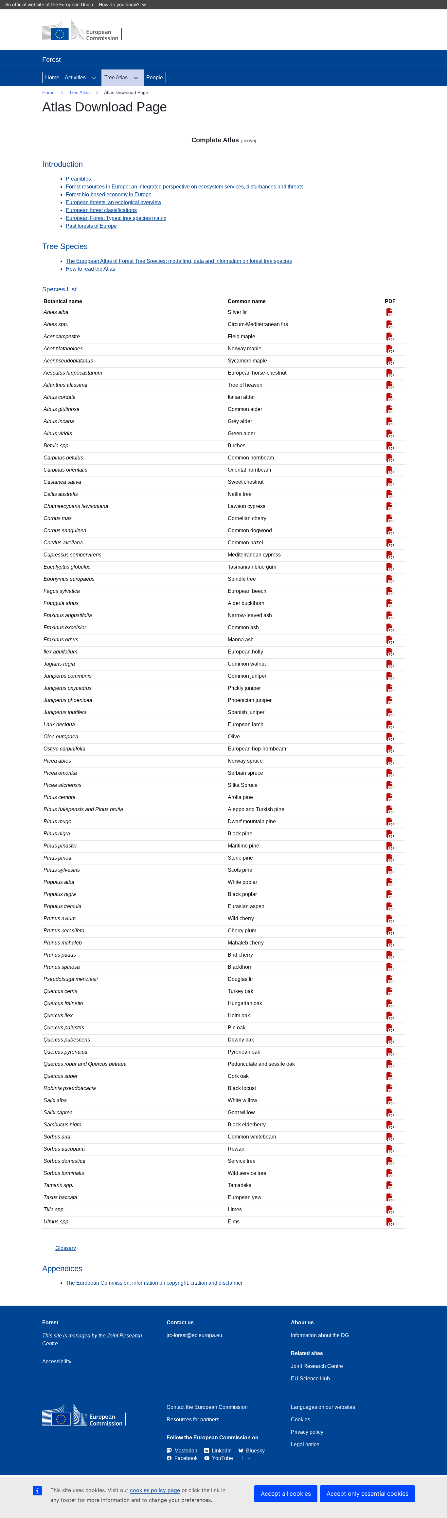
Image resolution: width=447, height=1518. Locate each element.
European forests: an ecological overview (113, 202)
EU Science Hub (310, 1378)
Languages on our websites (323, 1407)
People (154, 77)
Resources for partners (193, 1419)
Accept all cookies (286, 1493)
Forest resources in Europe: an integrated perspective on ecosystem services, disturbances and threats (184, 186)
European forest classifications (101, 210)
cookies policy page (155, 1490)
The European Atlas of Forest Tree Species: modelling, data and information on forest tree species (179, 261)
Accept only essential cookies (367, 1493)
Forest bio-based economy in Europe (109, 194)
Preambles (78, 179)
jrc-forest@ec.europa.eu (194, 1335)
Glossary (65, 1248)
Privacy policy (307, 1432)
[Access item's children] (94, 77)
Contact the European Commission (207, 1407)
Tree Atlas (116, 77)
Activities (75, 77)
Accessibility (56, 1361)
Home (52, 77)
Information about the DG (320, 1335)
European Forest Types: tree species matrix (116, 218)
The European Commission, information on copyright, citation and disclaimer (154, 1283)
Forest (50, 1322)
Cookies (300, 1419)
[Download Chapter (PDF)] (390, 313)
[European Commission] (87, 31)
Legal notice (305, 1444)
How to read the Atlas (90, 269)
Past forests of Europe (91, 226)
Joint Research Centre (317, 1366)
